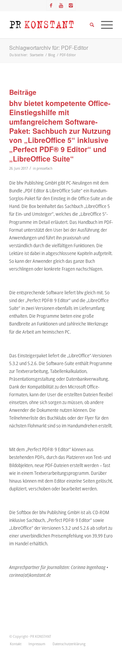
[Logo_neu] (50, 24)
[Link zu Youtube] (61, 5)
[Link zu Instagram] (71, 5)
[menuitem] (15, 644)
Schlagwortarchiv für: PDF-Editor (48, 47)
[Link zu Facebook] (51, 5)
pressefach (45, 168)
